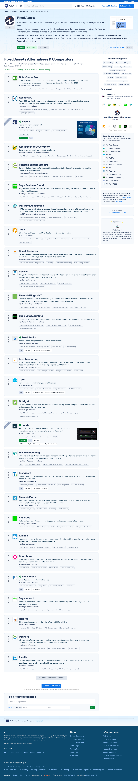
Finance (110, 77)
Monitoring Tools (99, 770)
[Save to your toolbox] (10, 27)
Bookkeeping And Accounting (123, 67)
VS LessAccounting (113, 174)
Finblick (116, 230)
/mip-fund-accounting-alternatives (19, 203)
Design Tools (35, 767)
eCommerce (53, 770)
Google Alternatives (110, 742)
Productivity (23, 770)
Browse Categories (77, 736)
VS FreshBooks (112, 145)
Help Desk (13, 770)
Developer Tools (22, 767)
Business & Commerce (111, 73)
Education (118, 770)
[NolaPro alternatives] (15, 619)
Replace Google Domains (112, 755)
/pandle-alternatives (13, 655)
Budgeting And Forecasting (117, 70)
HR (61, 770)
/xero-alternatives (12, 377)
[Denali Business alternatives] (15, 251)
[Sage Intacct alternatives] (15, 599)
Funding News (75, 749)
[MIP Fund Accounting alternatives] (15, 206)
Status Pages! (75, 746)
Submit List (74, 752)
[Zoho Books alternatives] (15, 577)
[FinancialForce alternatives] (15, 498)
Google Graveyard (109, 752)
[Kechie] (15, 122)
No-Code (11, 767)
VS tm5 (109, 168)
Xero (34, 41)
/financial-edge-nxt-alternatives (18, 293)
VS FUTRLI (110, 158)
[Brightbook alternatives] (15, 557)
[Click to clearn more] (69, 720)
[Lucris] (15, 426)
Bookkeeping (107, 67)
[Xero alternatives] (15, 380)
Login (132, 1)
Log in (10, 707)
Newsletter (74, 755)
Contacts (24, 752)
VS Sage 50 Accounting (115, 177)
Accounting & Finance (123, 63)
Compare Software (77, 739)
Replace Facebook (110, 739)
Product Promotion (11, 752)
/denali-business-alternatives (17, 249)
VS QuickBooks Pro (113, 151)
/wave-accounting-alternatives (17, 450)
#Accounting (18, 70)
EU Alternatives (126, 197)
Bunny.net (47, 775)
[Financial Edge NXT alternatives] (15, 296)
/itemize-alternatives (14, 269)
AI (5, 767)
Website (21, 47)
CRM (6, 770)
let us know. (120, 201)
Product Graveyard (110, 749)
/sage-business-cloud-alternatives (19, 183)
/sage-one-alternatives (14, 515)
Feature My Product (109, 6)
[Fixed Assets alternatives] (10, 21)
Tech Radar (107, 736)
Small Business (124, 84)
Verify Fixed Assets (117, 47)
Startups (29, 1)
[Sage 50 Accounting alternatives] (15, 316)
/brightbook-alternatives (15, 554)
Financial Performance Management (117, 81)
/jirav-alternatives (12, 227)
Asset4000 (22, 38)
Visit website (23, 138)
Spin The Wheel (69, 775)
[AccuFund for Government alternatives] (15, 147)
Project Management (83, 770)
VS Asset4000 (111, 184)
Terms (27, 775)
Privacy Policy (18, 775)
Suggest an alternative (51, 686)
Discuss (32, 752)
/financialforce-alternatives (16, 495)
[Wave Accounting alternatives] (15, 453)
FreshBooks (115, 38)
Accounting (108, 63)
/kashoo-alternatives (14, 533)
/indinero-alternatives (14, 634)
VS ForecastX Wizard (114, 164)
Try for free (23, 440)
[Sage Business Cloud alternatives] (15, 186)
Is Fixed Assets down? (117, 213)
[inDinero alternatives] (15, 637)
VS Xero (109, 155)
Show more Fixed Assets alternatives (51, 678)
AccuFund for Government (43, 38)
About (39, 752)
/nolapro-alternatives (14, 616)
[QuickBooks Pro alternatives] (15, 78)
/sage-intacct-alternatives (15, 596)
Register (125, 1)
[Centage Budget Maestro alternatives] (15, 165)
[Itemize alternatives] (15, 272)
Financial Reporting (110, 84)
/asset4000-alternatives (15, 95)
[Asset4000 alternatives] (15, 98)
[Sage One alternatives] (15, 518)
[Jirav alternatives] (15, 230)
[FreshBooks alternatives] (15, 338)
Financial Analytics (121, 77)
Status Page (43, 47)
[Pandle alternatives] (15, 658)
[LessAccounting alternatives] (15, 360)
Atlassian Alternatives (111, 746)
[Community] (78, 6)
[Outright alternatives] (15, 402)
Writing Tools (69, 770)
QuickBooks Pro (115, 35)
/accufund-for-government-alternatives (21, 144)
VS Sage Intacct (112, 161)
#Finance (8, 70)
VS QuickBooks (112, 181)
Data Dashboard (126, 73)
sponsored (40, 721)
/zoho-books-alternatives (15, 574)
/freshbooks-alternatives (15, 335)
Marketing (33, 770)
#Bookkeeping (44, 70)
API (44, 752)
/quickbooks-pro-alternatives (17, 75)
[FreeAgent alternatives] (15, 473)
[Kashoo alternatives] (15, 536)
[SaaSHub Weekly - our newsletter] (75, 6)
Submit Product (126, 6)
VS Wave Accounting (114, 148)
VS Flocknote (111, 171)
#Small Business (31, 70)
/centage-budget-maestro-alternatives (20, 162)
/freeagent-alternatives (14, 471)
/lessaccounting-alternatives (16, 357)
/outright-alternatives (14, 399)
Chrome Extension (77, 742)
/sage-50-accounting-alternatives (18, 314)
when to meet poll (91, 775)
